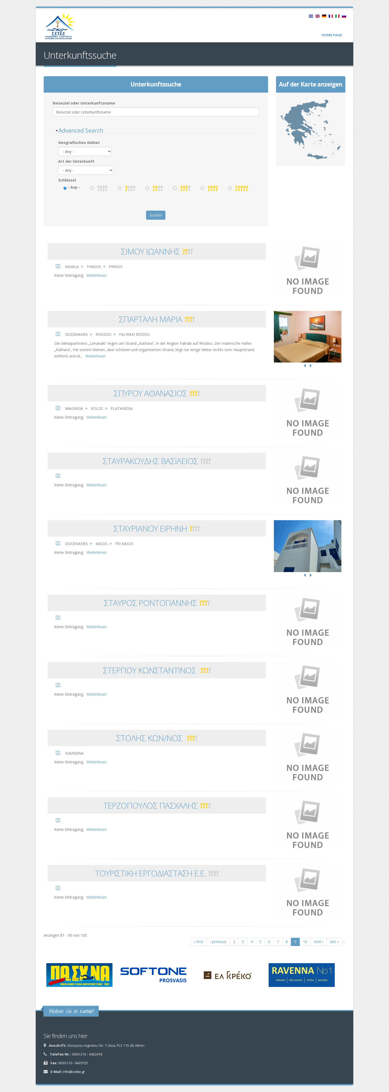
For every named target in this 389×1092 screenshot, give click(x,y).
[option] (307, 337)
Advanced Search (80, 130)
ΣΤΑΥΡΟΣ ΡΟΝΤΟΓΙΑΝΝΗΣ (150, 602)
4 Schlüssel (213, 188)
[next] (310, 366)
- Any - (74, 187)
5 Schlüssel (241, 188)
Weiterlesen (97, 275)
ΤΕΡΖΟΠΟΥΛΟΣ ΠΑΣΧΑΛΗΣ (150, 805)
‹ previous (218, 941)
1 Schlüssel (130, 188)
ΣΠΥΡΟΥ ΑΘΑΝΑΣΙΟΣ (150, 393)
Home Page (332, 35)
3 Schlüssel (185, 188)
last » (334, 941)
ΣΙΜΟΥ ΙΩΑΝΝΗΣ (150, 251)
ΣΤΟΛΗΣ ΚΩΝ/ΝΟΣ (150, 738)
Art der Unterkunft (76, 161)
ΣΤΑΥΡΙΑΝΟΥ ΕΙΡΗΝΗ (150, 528)
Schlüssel (67, 180)
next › (318, 941)
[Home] (63, 27)
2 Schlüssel (158, 188)
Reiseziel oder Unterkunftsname (84, 103)
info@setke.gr (74, 1072)
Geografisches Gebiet (79, 142)
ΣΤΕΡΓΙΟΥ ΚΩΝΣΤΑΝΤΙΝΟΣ (150, 670)
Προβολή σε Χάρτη (311, 129)
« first (198, 941)
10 (305, 941)
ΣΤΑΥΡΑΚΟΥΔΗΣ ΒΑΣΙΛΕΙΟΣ (150, 460)
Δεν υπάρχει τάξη (102, 188)
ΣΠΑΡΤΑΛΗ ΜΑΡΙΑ (150, 319)
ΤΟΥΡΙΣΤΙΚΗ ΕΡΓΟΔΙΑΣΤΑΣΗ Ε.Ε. (150, 873)
